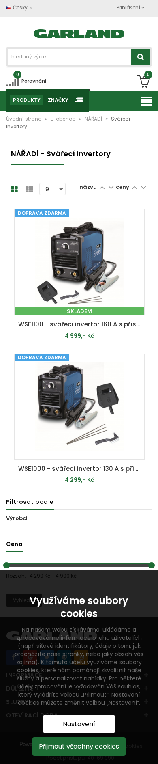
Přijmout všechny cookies (79, 746)
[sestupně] (111, 187)
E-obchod (64, 118)
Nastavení (79, 724)
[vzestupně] (102, 187)
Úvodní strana (24, 118)
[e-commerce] (79, 32)
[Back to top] (149, 749)
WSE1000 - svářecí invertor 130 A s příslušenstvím (81, 468)
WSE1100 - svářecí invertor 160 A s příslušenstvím (81, 324)
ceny (122, 187)
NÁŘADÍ (94, 118)
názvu (88, 187)
